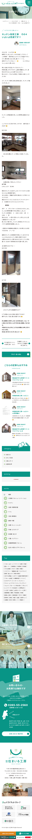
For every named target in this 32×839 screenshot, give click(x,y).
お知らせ (8, 454)
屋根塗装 (15, 595)
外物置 (24, 566)
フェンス (7, 585)
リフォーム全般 (8, 578)
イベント (23, 578)
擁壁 (24, 595)
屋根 (6, 573)
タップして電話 (25, 833)
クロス (13, 568)
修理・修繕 (17, 573)
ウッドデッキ (22, 571)
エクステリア (8, 580)
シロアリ (15, 576)
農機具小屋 (15, 571)
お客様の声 (9, 464)
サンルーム (7, 583)
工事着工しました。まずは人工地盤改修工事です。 (22, 343)
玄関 (21, 564)
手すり (20, 595)
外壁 (25, 564)
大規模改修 (16, 578)
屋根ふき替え (8, 595)
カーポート (15, 580)
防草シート (16, 600)
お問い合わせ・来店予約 (8, 833)
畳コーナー (7, 566)
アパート (16, 564)
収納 (17, 568)
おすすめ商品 (8, 576)
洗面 (14, 597)
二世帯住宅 (21, 588)
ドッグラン (22, 583)
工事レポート (9, 461)
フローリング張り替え (15, 585)
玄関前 (6, 600)
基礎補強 (7, 592)
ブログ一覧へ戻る (16, 354)
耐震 (21, 568)
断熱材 (6, 597)
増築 (12, 592)
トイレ (17, 583)
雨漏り (21, 600)
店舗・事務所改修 (22, 576)
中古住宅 (14, 588)
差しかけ (10, 573)
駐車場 (19, 566)
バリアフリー (8, 571)
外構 (21, 592)
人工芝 (6, 590)
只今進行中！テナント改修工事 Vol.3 (9, 343)
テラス (13, 583)
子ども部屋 (7, 568)
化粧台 (11, 590)
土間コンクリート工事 (19, 590)
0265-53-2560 (18, 705)
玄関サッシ (23, 597)
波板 (10, 597)
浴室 (18, 597)
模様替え (14, 566)
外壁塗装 (16, 592)
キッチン (21, 580)
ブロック (24, 585)
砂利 (10, 600)
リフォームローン (9, 564)
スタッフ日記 (9, 458)
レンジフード (8, 588)
